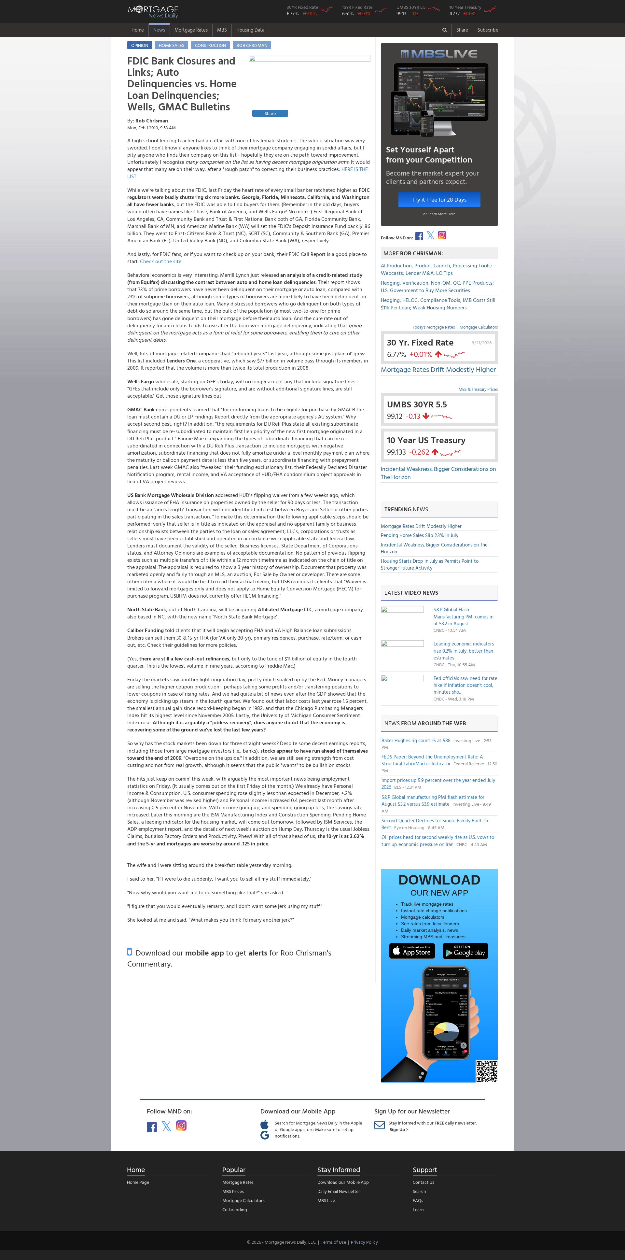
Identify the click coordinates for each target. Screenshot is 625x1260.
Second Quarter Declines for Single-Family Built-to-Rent (436, 824)
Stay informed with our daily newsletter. (433, 1126)
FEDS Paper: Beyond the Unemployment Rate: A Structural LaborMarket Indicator (432, 760)
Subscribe (488, 30)
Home (138, 30)
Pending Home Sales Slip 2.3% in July (419, 535)
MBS (222, 30)
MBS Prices (233, 1191)
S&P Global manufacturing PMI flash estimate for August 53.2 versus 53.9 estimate (433, 800)
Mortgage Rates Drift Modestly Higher (438, 369)
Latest (411, 592)
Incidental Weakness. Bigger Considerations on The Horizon (438, 473)
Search (419, 1191)
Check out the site (160, 261)
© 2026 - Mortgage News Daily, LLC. (281, 1242)
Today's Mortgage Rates (434, 327)
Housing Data (250, 30)
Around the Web (442, 723)
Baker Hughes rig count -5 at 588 (417, 740)
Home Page (138, 1182)
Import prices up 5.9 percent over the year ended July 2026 (438, 783)
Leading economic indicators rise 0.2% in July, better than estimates (464, 650)
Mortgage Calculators (479, 327)
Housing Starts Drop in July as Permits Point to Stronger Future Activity (430, 564)
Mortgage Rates (191, 30)
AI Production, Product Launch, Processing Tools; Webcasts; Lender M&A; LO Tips (436, 269)
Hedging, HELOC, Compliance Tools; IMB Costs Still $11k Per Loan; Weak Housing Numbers (438, 303)
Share (462, 30)
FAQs (418, 1200)
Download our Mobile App (343, 1182)
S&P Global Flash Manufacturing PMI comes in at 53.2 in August (463, 616)
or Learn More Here (439, 214)
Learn (418, 1209)
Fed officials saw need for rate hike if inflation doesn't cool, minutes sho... (465, 685)
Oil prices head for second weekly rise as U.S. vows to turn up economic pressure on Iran (438, 840)
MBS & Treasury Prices (478, 389)
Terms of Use (333, 1242)
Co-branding (234, 1209)
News (159, 30)
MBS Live (326, 1200)
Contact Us (423, 1182)
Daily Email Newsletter (338, 1191)
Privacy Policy (364, 1242)
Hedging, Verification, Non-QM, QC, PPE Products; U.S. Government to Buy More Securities (437, 286)
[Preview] (309, 87)
